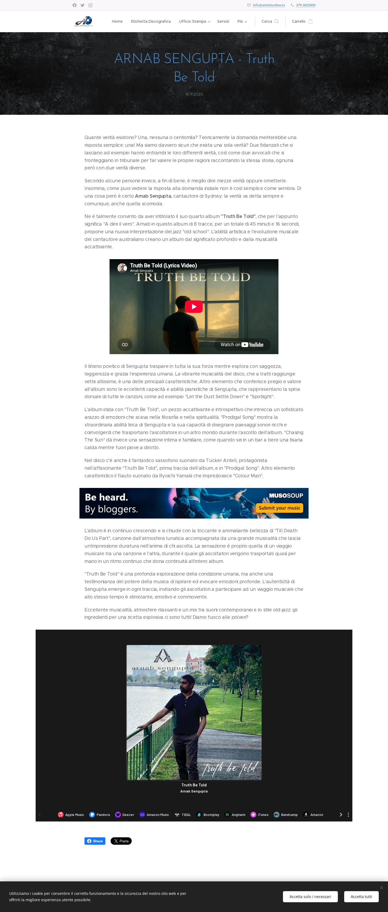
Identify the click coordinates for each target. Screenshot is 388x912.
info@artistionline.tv (269, 5)
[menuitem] (119, 21)
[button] (270, 21)
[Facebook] (74, 5)
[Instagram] (90, 5)
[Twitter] (82, 5)
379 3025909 (305, 5)
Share (98, 841)
